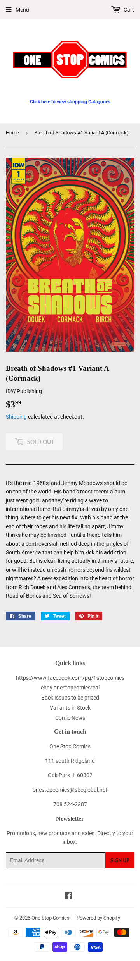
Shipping (16, 417)
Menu (22, 10)
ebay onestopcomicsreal (70, 687)
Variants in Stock (70, 708)
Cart (128, 10)
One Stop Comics (51, 918)
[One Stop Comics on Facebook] (68, 897)
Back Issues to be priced (70, 698)
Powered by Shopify (98, 918)
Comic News (70, 718)
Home (12, 133)
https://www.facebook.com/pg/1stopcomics (70, 678)
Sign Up (119, 860)
